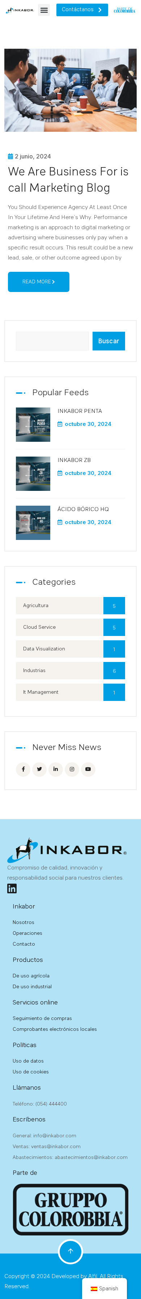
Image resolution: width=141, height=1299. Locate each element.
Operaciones (27, 933)
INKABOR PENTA (79, 411)
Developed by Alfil (74, 1277)
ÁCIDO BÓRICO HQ (83, 510)
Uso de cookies (31, 1071)
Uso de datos (28, 1061)
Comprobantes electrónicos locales (55, 1029)
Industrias (69, 671)
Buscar (108, 341)
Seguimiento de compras (42, 1018)
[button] (44, 10)
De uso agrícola (31, 975)
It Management (69, 693)
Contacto (24, 944)
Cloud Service (69, 628)
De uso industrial (32, 986)
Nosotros (23, 922)
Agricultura (69, 606)
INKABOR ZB (74, 460)
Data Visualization (69, 649)
